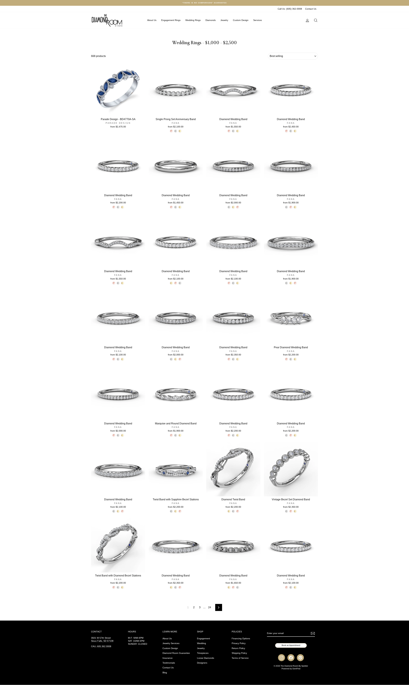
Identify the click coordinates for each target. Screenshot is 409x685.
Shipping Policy (239, 653)
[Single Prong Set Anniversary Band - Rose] (171, 131)
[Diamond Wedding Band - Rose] (229, 131)
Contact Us (310, 9)
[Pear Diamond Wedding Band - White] (290, 359)
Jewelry (224, 20)
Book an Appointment (291, 645)
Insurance (167, 658)
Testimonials (168, 663)
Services (257, 20)
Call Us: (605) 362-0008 (290, 9)
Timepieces (202, 653)
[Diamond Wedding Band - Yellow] (237, 131)
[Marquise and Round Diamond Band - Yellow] (179, 435)
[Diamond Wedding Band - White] (233, 131)
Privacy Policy (239, 643)
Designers (202, 663)
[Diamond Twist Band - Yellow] (229, 511)
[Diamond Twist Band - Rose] (237, 511)
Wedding (201, 643)
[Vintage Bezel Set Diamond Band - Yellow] (295, 511)
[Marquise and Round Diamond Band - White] (175, 435)
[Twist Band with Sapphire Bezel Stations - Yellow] (175, 511)
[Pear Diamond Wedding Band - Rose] (286, 359)
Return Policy (238, 648)
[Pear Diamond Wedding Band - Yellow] (295, 359)
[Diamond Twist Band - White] (233, 511)
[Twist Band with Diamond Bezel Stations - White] (118, 587)
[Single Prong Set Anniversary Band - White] (175, 131)
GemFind (296, 669)
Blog (164, 672)
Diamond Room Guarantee (176, 653)
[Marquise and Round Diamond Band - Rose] (171, 435)
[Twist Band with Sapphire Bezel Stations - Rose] (179, 511)
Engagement (203, 638)
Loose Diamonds (205, 658)
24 (209, 607)
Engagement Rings (171, 20)
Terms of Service (240, 658)
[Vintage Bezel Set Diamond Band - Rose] (290, 511)
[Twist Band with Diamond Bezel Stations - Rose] (113, 587)
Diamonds (210, 20)
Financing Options (241, 638)
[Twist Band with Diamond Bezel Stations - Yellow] (122, 587)
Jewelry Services (170, 643)
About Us (151, 20)
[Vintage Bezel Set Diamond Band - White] (286, 511)
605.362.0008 (104, 646)
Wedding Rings (193, 20)
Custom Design (240, 20)
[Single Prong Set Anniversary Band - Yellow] (179, 131)
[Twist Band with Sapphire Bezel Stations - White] (171, 511)
